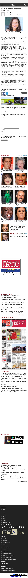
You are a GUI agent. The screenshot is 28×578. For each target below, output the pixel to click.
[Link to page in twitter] (7, 93)
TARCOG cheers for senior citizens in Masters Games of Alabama (11, 385)
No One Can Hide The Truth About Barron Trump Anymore (18, 236)
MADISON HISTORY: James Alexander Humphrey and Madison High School (12, 312)
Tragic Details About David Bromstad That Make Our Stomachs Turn (17, 228)
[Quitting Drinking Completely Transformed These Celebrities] (7, 179)
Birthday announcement (7, 553)
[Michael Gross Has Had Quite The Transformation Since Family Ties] (21, 196)
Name (2, 129)
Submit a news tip (6, 547)
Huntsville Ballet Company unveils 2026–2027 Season (13, 308)
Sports (4, 512)
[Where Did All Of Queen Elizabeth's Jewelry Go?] (21, 163)
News (4, 511)
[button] (25, 5)
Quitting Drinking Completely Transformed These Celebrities (7, 187)
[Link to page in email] (2, 93)
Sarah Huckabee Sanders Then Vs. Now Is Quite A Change (21, 221)
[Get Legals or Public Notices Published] (11, 274)
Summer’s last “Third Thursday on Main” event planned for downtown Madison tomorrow (12, 304)
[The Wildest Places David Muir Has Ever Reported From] (7, 163)
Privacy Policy (5, 570)
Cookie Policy (11, 570)
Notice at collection (16, 576)
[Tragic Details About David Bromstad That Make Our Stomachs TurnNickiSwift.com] (5, 228)
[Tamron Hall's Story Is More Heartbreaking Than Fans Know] (21, 179)
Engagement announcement (8, 555)
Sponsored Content (6, 522)
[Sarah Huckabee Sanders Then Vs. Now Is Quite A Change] (21, 213)
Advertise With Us (6, 542)
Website (3, 133)
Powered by (21, 224)
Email (2, 131)
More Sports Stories (22, 481)
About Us (4, 538)
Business (4, 520)
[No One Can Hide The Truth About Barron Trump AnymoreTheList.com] (5, 237)
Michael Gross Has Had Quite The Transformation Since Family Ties (20, 204)
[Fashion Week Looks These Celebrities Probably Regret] (7, 196)
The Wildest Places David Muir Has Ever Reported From (7, 171)
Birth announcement (7, 551)
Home (4, 509)
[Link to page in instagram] (7, 564)
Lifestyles (4, 516)
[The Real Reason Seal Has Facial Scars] (7, 213)
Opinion (4, 514)
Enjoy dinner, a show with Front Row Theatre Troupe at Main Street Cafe (14, 391)
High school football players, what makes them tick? (12, 473)
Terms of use (5, 546)
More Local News (23, 314)
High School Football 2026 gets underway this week (19, 108)
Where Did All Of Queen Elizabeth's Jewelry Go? (19, 171)
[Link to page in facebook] (4, 93)
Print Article (23, 93)
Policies (4, 544)
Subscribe (5, 540)
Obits (4, 518)
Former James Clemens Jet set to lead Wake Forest (13, 478)
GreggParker (10, 12)
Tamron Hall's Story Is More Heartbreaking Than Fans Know (20, 187)
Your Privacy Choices (20, 574)
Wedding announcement (8, 557)
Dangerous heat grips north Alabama (11, 388)
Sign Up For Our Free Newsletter (9, 559)
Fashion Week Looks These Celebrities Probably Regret (6, 204)
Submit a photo (6, 549)
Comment (3, 118)
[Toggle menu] (2, 4)
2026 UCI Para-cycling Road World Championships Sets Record (7, 108)
